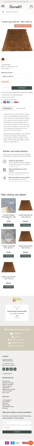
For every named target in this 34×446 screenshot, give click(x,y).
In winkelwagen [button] (8, 225)
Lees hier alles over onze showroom (19, 181)
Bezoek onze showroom (17, 339)
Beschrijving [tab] (7, 108)
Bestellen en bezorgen (17, 342)
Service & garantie (7, 386)
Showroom (5, 403)
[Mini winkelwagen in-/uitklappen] (31, 6)
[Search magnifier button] (3, 12)
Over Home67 (6, 401)
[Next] (31, 313)
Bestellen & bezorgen (8, 382)
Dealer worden (6, 405)
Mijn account (5, 392)
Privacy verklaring (7, 391)
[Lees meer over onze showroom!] (8, 340)
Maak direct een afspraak (16, 174)
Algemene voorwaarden (8, 389)
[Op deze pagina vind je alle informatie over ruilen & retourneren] (10, 346)
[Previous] (2, 313)
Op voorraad (6, 64)
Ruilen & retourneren (17, 346)
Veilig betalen (6, 387)
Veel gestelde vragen (8, 406)
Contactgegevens (7, 400)
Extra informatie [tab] (21, 108)
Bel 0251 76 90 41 (9, 363)
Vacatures (5, 408)
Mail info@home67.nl (10, 365)
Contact (17, 336)
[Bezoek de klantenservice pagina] (11, 334)
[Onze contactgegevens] (13, 337)
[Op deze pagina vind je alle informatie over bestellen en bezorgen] (9, 343)
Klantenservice (17, 333)
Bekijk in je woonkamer (23, 25)
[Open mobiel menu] (3, 6)
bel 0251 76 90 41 (14, 166)
